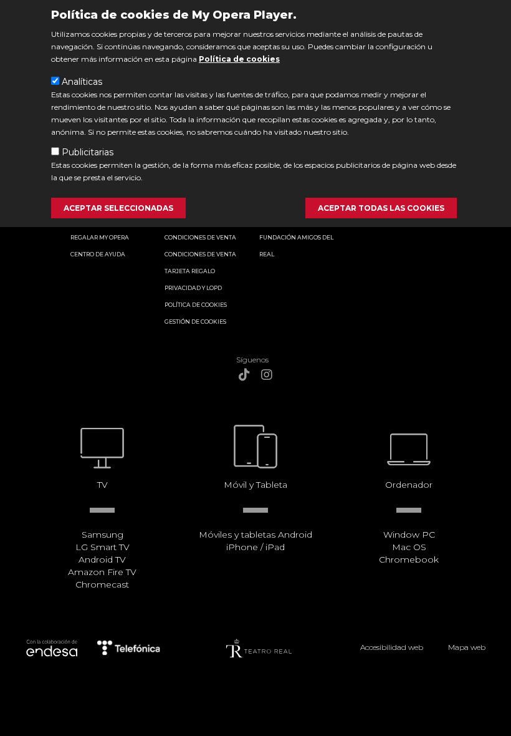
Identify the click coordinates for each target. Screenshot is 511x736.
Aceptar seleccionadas (118, 208)
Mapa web (466, 647)
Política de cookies (239, 59)
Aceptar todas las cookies (381, 208)
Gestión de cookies (195, 321)
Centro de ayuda (97, 254)
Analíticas (82, 81)
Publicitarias (87, 152)
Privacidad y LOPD (193, 287)
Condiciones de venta (200, 237)
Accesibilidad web (391, 647)
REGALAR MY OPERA (99, 237)
